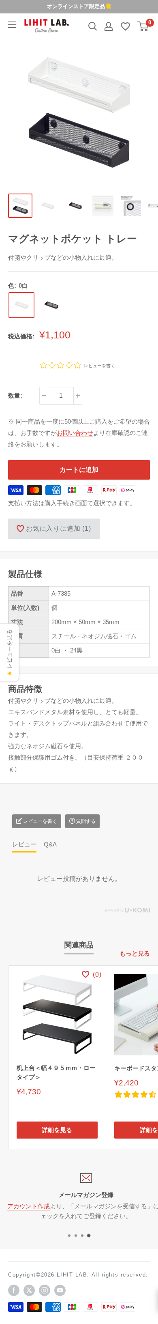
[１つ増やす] (78, 395)
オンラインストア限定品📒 (79, 6)
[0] (143, 26)
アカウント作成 (21, 1206)
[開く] (92, 26)
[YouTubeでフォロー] (60, 1290)
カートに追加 (79, 469)
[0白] (21, 305)
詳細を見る (57, 1129)
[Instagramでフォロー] (44, 1290)
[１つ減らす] (44, 395)
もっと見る (135, 953)
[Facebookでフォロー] (13, 1290)
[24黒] (51, 305)
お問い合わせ (75, 432)
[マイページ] (109, 26)
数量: (15, 395)
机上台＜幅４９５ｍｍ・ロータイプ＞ (56, 1072)
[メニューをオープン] (12, 25)
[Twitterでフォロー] (29, 1290)
